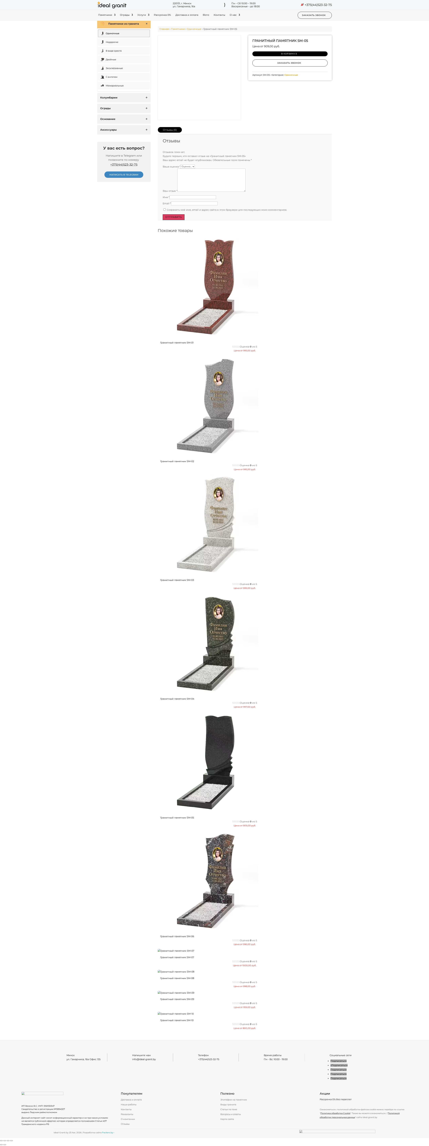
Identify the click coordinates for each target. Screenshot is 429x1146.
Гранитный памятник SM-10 (177, 1020)
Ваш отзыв (170, 190)
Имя (166, 197)
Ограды (125, 15)
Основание (107, 119)
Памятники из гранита (123, 23)
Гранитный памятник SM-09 (177, 999)
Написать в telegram (123, 174)
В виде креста (114, 50)
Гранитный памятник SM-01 (177, 342)
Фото (206, 15)
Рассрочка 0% (162, 15)
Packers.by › (108, 1132)
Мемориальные (115, 85)
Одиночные (112, 33)
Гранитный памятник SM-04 (177, 698)
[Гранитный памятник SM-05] (208, 811)
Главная (164, 28)
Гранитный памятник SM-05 (177, 817)
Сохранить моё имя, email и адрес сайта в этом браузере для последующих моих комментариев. (227, 209)
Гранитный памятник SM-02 (177, 461)
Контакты (219, 15)
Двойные (111, 59)
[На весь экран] (4, 1140)
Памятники (105, 15)
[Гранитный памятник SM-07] (176, 950)
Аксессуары (108, 129)
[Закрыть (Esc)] (11, 1140)
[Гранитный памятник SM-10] (176, 1013)
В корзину (288, 53)
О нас (233, 15)
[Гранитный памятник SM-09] (176, 992)
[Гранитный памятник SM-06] (208, 929)
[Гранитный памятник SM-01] (208, 336)
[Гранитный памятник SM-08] (176, 971)
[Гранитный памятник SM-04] (208, 692)
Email (167, 203)
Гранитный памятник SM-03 (177, 580)
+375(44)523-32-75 (318, 5)
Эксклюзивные (114, 68)
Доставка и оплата (186, 15)
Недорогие (112, 42)
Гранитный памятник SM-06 (177, 936)
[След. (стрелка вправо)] (4, 1144)
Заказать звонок (314, 15)
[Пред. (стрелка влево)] (1, 1144)
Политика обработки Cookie (335, 1113)
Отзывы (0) (170, 129)
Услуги (141, 15)
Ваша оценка (171, 166)
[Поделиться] (8, 1140)
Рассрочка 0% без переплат (336, 1099)
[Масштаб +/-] (1, 1140)
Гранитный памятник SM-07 (177, 957)
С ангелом (111, 77)
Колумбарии (108, 97)
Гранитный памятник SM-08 (177, 978)
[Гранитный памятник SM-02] (208, 454)
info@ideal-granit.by (144, 1059)
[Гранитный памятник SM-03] (208, 573)
